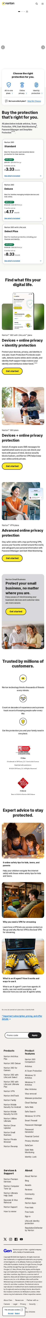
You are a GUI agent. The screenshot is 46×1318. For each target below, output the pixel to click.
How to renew (10, 1211)
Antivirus (28, 1066)
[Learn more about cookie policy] (21, 1309)
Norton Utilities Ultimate (10, 1119)
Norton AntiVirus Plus (11, 1057)
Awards (28, 1185)
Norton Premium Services (11, 1180)
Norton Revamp (11, 1146)
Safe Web (29, 1107)
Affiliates (28, 1198)
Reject (17, 1313)
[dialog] (13, 1311)
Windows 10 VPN (32, 1116)
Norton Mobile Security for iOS (10, 1112)
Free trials (29, 1207)
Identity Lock (31, 1157)
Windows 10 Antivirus (30, 1076)
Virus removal (30, 1093)
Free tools (29, 1212)
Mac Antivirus (31, 1089)
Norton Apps (30, 1203)
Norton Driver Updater (10, 1126)
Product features (30, 1052)
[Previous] (3, 47)
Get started (12, 371)
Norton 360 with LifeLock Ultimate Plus (11, 1084)
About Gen (8, 1300)
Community (30, 1194)
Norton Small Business (9, 1133)
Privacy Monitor (32, 1141)
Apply (35, 1035)
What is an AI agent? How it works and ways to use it (21, 980)
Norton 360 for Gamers (10, 1069)
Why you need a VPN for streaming (19, 922)
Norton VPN (9, 1091)
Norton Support (10, 1207)
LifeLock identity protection (32, 1222)
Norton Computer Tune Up (11, 1187)
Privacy (23, 1304)
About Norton (31, 1176)
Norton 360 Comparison (30, 1060)
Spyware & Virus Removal (11, 1201)
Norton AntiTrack (11, 1095)
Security (32, 1304)
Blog (27, 1180)
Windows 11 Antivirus (30, 1083)
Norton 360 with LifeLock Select (11, 1076)
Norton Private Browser (10, 1140)
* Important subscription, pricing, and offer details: (22, 1017)
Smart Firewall (31, 1120)
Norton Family (10, 1100)
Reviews (28, 1189)
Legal (15, 1304)
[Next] (43, 47)
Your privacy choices (27, 1312)
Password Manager (33, 1125)
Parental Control (32, 1136)
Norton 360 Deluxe (12, 1063)
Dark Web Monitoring (29, 1151)
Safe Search (30, 1111)
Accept (10, 1313)
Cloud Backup (31, 1102)
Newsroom (19, 1300)
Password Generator (29, 1130)
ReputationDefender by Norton (34, 1229)
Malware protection (33, 1098)
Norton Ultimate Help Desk (11, 1194)
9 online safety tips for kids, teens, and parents (21, 864)
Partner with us (32, 1300)
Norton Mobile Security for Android (12, 1105)
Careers (7, 1304)
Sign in (28, 1216)
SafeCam (29, 1145)
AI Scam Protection (33, 1071)
